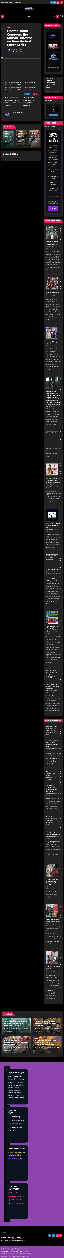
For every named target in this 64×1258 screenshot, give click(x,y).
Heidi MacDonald (52, 529)
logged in (13, 157)
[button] (54, 16)
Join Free (53, 208)
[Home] (2, 16)
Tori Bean (50, 573)
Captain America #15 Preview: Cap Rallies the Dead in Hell (16, 1042)
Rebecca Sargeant (52, 886)
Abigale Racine (51, 970)
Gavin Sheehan (51, 690)
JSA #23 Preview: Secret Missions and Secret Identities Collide (16, 1023)
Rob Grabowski (51, 343)
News (9, 27)
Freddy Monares (51, 294)
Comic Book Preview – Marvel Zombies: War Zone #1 (45, 1023)
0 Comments (8, 1031)
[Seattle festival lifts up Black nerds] (52, 283)
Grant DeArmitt (51, 406)
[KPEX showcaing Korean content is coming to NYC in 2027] (52, 514)
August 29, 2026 (11, 1028)
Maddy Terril (50, 631)
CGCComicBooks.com (52, 91)
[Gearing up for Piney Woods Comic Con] (52, 560)
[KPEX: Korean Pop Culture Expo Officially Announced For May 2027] (52, 675)
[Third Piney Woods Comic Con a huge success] (52, 232)
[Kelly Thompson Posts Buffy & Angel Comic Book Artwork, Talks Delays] (52, 822)
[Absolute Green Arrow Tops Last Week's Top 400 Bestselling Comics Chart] (52, 732)
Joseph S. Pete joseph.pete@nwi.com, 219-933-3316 (53, 926)
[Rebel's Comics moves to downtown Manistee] (52, 957)
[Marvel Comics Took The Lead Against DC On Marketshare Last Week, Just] (52, 777)
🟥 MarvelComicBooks (16, 1196)
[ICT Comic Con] (52, 437)
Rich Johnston (51, 748)
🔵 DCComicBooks (15, 1200)
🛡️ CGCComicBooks (15, 1203)
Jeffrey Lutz (50, 486)
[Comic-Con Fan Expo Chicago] (52, 333)
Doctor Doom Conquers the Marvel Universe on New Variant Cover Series (19, 38)
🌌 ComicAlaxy (13, 1193)
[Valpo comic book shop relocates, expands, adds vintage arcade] (52, 910)
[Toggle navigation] (28, 16)
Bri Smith (49, 448)
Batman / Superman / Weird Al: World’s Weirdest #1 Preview (45, 1042)
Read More (25, 90)
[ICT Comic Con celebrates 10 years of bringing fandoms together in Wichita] (52, 617)
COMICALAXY (19, 49)
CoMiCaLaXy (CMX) (11, 1237)
